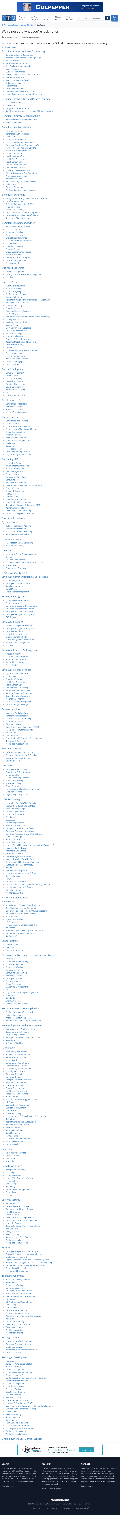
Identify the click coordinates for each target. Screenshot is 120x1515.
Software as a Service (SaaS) (18, 881)
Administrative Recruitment (18, 1054)
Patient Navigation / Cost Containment (23, 173)
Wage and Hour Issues (15, 950)
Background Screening (16, 1169)
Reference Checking (14, 1043)
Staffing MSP (11, 936)
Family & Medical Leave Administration (23, 74)
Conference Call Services (16, 294)
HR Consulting (12, 1181)
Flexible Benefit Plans (15, 77)
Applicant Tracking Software (18, 1279)
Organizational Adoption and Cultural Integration (27, 1259)
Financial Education (14, 246)
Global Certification (14, 409)
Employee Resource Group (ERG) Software (24, 834)
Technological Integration (17, 1268)
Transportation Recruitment (18, 1138)
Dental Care (11, 136)
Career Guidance (13, 375)
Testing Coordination (15, 1015)
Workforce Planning (14, 1332)
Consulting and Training (16, 973)
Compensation (10, 417)
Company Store (12, 603)
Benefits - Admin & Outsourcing (19, 55)
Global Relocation (13, 786)
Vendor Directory (22, 18)
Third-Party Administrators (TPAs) (20, 91)
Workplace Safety (13, 1240)
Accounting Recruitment (16, 1051)
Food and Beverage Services (18, 311)
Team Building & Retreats (17, 1422)
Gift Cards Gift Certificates (17, 659)
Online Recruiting (13, 1113)
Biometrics (10, 1203)
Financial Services (13, 249)
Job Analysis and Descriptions (19, 1302)
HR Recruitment (13, 1096)
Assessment (11, 958)
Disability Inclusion (12, 539)
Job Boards (10, 1102)
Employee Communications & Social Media (25, 576)
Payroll (9, 867)
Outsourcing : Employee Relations (20, 639)
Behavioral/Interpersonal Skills (19, 1364)
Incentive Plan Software (16, 437)
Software (9, 879)
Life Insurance (12, 105)
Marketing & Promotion (16, 499)
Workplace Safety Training (17, 1434)
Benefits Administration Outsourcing (22, 908)
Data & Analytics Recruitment (19, 1068)
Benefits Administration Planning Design (23, 57)
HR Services (8, 901)
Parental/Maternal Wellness (18, 690)
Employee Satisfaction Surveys (19, 1290)
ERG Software (12, 617)
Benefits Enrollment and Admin (19, 66)
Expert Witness (12, 488)
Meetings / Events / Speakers (18, 328)
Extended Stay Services (16, 1153)
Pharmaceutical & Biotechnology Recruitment (26, 1116)
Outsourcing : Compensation (18, 440)
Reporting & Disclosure (16, 741)
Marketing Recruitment (16, 1108)
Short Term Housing (15, 344)
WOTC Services (12, 364)
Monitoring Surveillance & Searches (21, 1220)
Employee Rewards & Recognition (20, 650)
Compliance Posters (14, 721)
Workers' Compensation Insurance (21, 190)
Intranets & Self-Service (16, 850)
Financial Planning (14, 207)
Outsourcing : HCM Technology (19, 865)
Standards (10, 998)
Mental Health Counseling (17, 687)
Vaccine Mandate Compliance (19, 1018)
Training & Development (15, 1357)
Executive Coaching (14, 387)
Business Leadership (13, 267)
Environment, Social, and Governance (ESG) (25, 485)
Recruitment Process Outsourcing (21, 933)
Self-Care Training (13, 1414)
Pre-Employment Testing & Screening (22, 1025)
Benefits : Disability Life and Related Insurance (27, 99)
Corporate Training (14, 378)
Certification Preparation (17, 404)
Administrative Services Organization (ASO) (24, 905)
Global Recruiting (13, 783)
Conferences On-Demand (17, 1380)
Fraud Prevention (13, 1212)
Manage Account (58, 18)
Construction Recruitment (17, 1063)
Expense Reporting (14, 305)
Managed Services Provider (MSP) (20, 859)
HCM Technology (11, 799)
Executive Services (12, 748)
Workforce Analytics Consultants (20, 513)
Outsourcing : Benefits (15, 83)
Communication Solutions (17, 600)
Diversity (6, 550)
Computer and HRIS (14, 1375)
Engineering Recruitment (17, 1082)
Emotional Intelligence (15, 384)
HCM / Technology (14, 836)
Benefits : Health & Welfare (16, 127)
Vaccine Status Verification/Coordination (23, 1020)
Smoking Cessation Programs (19, 693)
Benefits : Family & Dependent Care (21, 115)
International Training (15, 389)
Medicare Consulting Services (19, 80)
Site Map (66, 1508)
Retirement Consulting (16, 508)
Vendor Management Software (19, 887)
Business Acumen (13, 1366)
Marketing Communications (18, 322)
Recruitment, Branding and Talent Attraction (25, 1265)
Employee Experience (15, 978)
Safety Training (12, 1234)
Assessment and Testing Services (20, 1029)
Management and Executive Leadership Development (29, 1406)
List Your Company (34, 18)
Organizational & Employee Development (24, 738)
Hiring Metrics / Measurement (19, 1293)
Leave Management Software (18, 856)
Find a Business (69, 18)
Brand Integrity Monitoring (17, 465)
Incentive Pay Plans (14, 435)
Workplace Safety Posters (17, 1243)
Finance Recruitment (15, 1088)
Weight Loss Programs (16, 699)
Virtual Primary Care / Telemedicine (21, 181)
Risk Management (13, 1228)
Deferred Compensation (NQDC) (20, 204)
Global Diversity (13, 565)
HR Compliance (12, 922)
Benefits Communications (17, 63)
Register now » (87, 1486)
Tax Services (11, 347)
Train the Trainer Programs (18, 1425)
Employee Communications (18, 583)
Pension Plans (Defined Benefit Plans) (22, 215)
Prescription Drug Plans (16, 176)
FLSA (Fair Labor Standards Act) (19, 730)
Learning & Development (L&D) (19, 1403)
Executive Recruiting (14, 1085)
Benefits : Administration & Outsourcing (23, 51)
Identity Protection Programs (18, 257)
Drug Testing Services (15, 1034)
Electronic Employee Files (17, 825)
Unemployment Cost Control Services (22, 1438)
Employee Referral (14, 1074)
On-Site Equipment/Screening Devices (22, 1012)
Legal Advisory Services (16, 260)
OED (7, 989)
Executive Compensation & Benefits (21, 755)
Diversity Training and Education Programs (25, 562)
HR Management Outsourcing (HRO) (22, 925)
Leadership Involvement (16, 1257)
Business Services (11, 282)
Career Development (15, 271)
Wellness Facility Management (19, 701)
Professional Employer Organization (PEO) (24, 930)
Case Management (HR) (16, 811)
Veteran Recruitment (15, 1141)
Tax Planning (11, 86)
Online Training (12, 1411)
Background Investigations (17, 1032)
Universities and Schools (16, 395)
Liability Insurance (14, 319)
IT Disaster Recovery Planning (19, 531)
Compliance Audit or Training (18, 718)
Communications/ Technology (19, 1372)
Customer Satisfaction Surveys (19, 1341)
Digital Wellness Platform (17, 673)
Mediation (10, 947)
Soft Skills (10, 392)
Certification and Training (17, 420)
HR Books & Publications (15, 897)
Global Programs (13, 984)
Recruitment (8, 1047)
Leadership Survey (14, 1347)
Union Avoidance (13, 1001)
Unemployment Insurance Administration (24, 94)
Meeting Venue (12, 325)
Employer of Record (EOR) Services (21, 913)
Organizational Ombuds (16, 637)
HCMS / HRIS (11, 494)
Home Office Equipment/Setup (19, 1178)
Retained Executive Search (17, 1124)
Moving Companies (14, 1155)
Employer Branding (14, 1077)
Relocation (7, 1149)
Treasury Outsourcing (15, 356)
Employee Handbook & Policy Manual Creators (26, 911)
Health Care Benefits (15, 156)
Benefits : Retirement (13, 194)
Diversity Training (13, 1394)
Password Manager (14, 333)
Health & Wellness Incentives (18, 150)
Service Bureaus (13, 876)
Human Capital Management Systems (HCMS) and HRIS (30, 845)
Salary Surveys (12, 446)
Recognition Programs (15, 662)
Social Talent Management (17, 591)
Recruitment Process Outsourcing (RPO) (23, 505)
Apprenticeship (12, 1060)
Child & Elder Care (14, 229)
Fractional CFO (12, 314)
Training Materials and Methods (20, 1428)
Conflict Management (15, 1383)
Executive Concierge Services (18, 758)
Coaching (10, 1172)
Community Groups (14, 580)
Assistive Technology (15, 545)
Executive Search (13, 760)
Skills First (7, 1247)
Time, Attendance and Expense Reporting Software (28, 884)
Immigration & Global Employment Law (23, 789)
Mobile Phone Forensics (16, 330)
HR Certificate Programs (16, 412)
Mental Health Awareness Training (21, 1408)
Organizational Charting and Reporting (23, 862)
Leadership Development (17, 987)
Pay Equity (10, 443)
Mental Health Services (16, 167)
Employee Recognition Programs (20, 614)
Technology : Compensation (18, 451)
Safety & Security (11, 1199)
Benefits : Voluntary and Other (18, 222)
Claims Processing (14, 69)
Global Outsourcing (14, 780)
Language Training (14, 791)
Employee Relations (12, 621)
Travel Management (14, 353)
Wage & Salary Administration (19, 454)
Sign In (114, 18)
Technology (11, 1192)
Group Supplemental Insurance (19, 252)
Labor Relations (12, 496)
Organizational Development (18, 502)
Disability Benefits (13, 102)
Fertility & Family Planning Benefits (21, 148)
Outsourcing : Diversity (16, 568)
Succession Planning (15, 1321)
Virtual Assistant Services (17, 358)
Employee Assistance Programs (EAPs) (22, 145)
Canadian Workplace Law (17, 715)
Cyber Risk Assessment (16, 528)
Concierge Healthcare (15, 235)
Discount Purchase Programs (19, 240)
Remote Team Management (18, 1189)
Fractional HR (11, 916)
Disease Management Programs (20, 142)
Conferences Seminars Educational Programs (26, 1378)
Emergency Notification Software (20, 828)
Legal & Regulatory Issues (17, 634)
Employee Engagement (16, 482)
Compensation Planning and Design (21, 429)
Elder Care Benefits (14, 122)
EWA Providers (12, 243)
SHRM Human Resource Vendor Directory (18, 25)
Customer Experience (13, 518)
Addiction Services (14, 131)
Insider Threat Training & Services (20, 1217)
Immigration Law (13, 732)
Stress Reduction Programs (18, 696)
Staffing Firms (12, 1136)
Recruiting (10, 1186)
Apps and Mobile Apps (15, 808)
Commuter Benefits (14, 232)
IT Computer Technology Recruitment (22, 1099)
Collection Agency (13, 291)
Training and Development (17, 1271)
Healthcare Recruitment (16, 1091)
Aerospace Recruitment (16, 1057)
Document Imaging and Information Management (28, 300)
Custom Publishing (14, 297)
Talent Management (13, 1275)
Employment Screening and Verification (23, 1037)
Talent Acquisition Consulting (18, 510)
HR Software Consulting (16, 842)
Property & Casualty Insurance (19, 339)
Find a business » (8, 1486)
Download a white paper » (52, 1489)
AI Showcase (9, 47)
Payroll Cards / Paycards (16, 870)
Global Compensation (15, 432)
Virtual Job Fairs (12, 1144)
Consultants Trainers (15, 1386)
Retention (10, 1318)
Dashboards (11, 817)
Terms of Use (52, 1508)
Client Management (14, 471)
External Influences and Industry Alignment (25, 1254)
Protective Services (14, 1223)
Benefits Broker (12, 60)
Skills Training (12, 1420)
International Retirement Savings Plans (23, 212)
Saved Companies (47, 18)
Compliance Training (15, 970)
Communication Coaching (17, 961)
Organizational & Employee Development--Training (29, 955)
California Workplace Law (17, 713)
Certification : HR (11, 400)
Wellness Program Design (17, 704)
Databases (10, 820)
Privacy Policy (36, 1508)
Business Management (16, 468)
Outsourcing (11, 995)
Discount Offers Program (17, 656)
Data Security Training (15, 1392)
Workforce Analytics (14, 893)
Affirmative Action (13, 463)
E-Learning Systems (14, 381)
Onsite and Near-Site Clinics (18, 170)
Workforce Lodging (14, 361)
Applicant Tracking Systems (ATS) (20, 806)
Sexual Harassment (14, 1417)
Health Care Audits (14, 153)
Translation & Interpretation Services (22, 350)
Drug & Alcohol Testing (14, 572)
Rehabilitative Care (14, 178)
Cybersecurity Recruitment (17, 1065)
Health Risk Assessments (17, 159)
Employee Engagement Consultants (21, 606)
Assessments (11, 1282)
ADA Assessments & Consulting (19, 543)
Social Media (11, 589)
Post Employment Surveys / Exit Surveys (23, 1316)
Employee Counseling (15, 1288)
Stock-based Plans (14, 449)
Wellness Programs (14, 187)
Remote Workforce (12, 1166)
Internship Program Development (21, 1296)
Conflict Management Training (19, 625)
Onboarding (11, 1183)
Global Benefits (12, 775)
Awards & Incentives (14, 654)
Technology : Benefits (15, 88)
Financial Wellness (14, 679)
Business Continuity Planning (18, 526)
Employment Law (11, 709)
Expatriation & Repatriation (18, 772)
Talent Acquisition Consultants (19, 1324)
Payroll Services (12, 927)
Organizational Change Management (22, 992)
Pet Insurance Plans (14, 263)
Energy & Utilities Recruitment (19, 1079)
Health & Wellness (14, 254)
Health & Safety (12, 1214)
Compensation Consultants (18, 426)
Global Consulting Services (17, 777)
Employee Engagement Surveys (19, 611)
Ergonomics (11, 676)
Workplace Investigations (17, 744)
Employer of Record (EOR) (17, 769)
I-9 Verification (12, 1040)
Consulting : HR (10, 459)
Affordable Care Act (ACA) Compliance (22, 803)
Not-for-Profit (12, 1110)
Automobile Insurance (15, 285)
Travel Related (12, 665)
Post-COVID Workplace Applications (21, 1008)
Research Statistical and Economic (21, 342)
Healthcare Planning (15, 209)
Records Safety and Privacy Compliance (23, 1226)
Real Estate (10, 1158)
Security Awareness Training (18, 534)
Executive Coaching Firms (17, 1400)
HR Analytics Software (15, 839)
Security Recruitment (15, 1130)
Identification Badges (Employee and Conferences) (28, 316)
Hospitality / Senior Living (17, 1093)
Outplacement (12, 1307)
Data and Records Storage (17, 1206)
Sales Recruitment (14, 1127)
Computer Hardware (15, 814)
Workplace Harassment (16, 1431)
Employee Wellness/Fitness (16, 669)
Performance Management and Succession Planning (29, 1262)
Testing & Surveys (11, 1337)
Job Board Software (14, 853)
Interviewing (11, 1299)
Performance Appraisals (16, 1310)
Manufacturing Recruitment (18, 1105)
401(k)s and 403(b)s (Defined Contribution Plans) (27, 198)
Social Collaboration (14, 586)
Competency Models (15, 964)
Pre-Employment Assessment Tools (21, 1349)
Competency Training (15, 967)
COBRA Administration (15, 71)
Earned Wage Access (15, 822)
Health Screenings (14, 162)
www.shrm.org (81, 1508)
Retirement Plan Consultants (18, 218)
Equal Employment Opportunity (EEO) (22, 727)
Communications (13, 1175)
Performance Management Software (22, 873)
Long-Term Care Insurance (17, 108)
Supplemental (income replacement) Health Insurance (29, 111)
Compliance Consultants (16, 477)
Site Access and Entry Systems (19, 1237)
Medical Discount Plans (16, 164)
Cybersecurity (9, 522)
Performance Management (17, 642)
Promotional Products (15, 336)
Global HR (7, 765)
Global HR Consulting (15, 491)
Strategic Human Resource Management (23, 274)
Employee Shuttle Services (17, 302)
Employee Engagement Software (20, 608)
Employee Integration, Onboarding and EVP (25, 1251)
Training (9, 277)
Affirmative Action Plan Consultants (21, 554)
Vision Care (11, 184)
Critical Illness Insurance (16, 238)
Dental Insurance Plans (16, 139)
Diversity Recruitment (15, 559)
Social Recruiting (13, 1133)
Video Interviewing (14, 890)
